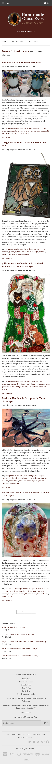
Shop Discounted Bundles (26, 694)
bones (25, 589)
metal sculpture (7, 134)
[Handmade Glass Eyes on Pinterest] (38, 742)
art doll (8, 589)
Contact (7, 735)
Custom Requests (18, 735)
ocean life (22, 481)
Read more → (7, 138)
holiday (32, 384)
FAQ (44, 735)
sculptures (25, 134)
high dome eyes (23, 384)
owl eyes (42, 252)
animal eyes (10, 128)
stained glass (6, 254)
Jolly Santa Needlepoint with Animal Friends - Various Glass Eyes (25, 641)
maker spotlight (43, 131)
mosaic (30, 594)
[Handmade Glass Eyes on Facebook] (34, 742)
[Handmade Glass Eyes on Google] (43, 742)
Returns (21, 737)
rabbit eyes (43, 387)
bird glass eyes (32, 128)
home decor (32, 131)
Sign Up (45, 723)
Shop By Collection (26, 682)
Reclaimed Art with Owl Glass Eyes (21, 62)
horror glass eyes (39, 591)
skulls (4, 596)
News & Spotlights (17, 41)
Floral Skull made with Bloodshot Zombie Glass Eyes (20, 656)
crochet (12, 478)
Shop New (26, 679)
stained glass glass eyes (20, 254)
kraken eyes (37, 478)
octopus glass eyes (34, 481)
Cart (48, 3)
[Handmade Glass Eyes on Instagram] (47, 742)
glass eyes (23, 131)
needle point (26, 387)
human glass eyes (8, 594)
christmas (30, 381)
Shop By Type (26, 685)
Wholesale (36, 735)
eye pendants (14, 131)
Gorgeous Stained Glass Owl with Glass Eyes (18, 634)
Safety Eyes (26, 691)
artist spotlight (20, 128)
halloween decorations (14, 591)
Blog (29, 735)
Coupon (29, 737)
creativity (5, 131)
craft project (42, 128)
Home (4, 41)
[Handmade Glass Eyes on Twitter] (29, 742)
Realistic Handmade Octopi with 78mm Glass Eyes (19, 649)
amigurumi (10, 476)
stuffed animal (14, 483)
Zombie (9, 596)
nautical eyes (13, 481)
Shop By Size (26, 688)
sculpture (17, 134)
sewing (4, 389)
